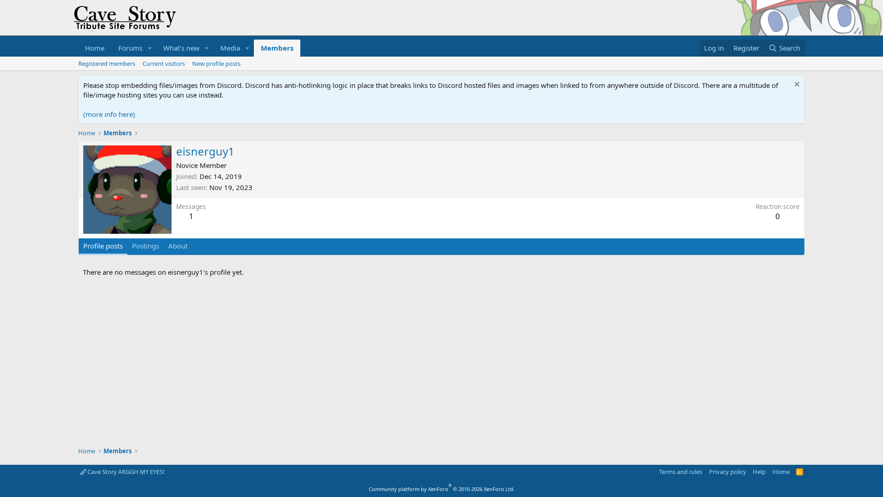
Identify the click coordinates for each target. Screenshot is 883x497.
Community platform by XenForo (442, 488)
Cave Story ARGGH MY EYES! (125, 472)
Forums (130, 47)
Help (759, 472)
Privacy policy (727, 472)
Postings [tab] (145, 245)
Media (230, 47)
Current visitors (164, 63)
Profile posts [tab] (103, 245)
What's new (181, 47)
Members (277, 47)
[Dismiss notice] (796, 85)
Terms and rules (680, 472)
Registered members (106, 63)
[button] (149, 48)
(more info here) (109, 114)
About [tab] (178, 245)
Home (94, 47)
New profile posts (216, 63)
